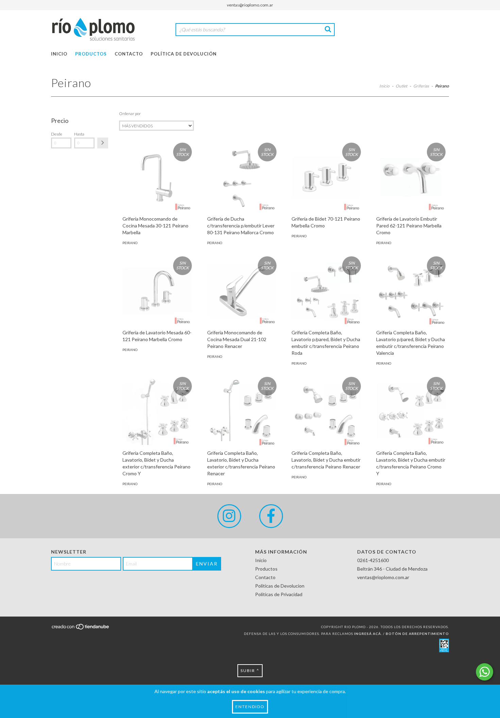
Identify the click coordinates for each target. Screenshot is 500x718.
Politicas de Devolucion (279, 586)
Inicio (59, 54)
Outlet (401, 86)
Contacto (129, 54)
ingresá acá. (368, 634)
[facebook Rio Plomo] (271, 516)
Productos (91, 54)
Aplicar (102, 143)
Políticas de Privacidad (278, 594)
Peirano (129, 243)
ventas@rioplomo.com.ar (250, 4)
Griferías (421, 86)
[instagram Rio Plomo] (229, 516)
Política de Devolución (184, 54)
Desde (56, 134)
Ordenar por (130, 113)
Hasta (79, 134)
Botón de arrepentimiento (417, 634)
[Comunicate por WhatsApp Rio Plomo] (484, 672)
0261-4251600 (373, 560)
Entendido (250, 706)
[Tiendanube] (81, 628)
